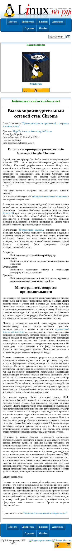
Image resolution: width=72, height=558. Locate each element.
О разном (29, 28)
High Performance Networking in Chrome (32, 131)
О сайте (43, 28)
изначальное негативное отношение (49, 196)
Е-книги (43, 21)
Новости (12, 21)
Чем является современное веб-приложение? (45, 513)
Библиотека (28, 21)
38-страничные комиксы (31, 230)
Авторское (57, 21)
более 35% (8, 213)
